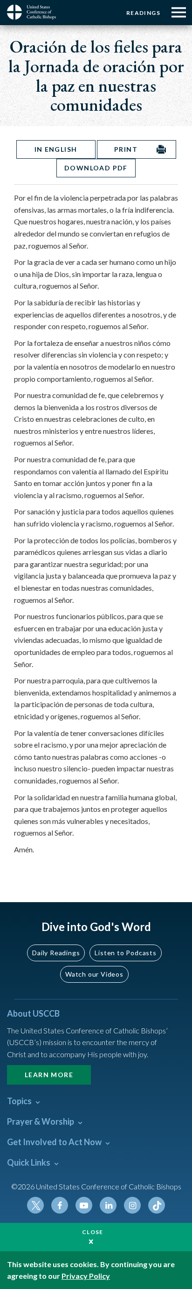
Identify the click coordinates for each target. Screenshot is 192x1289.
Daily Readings (56, 953)
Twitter (35, 1205)
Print (125, 149)
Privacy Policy (86, 1275)
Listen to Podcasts (125, 953)
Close (92, 1231)
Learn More (49, 1075)
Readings (143, 12)
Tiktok (156, 1205)
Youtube (83, 1205)
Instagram (132, 1205)
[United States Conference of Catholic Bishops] (35, 12)
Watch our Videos (94, 974)
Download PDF (96, 168)
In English (55, 149)
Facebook (59, 1205)
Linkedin (108, 1205)
